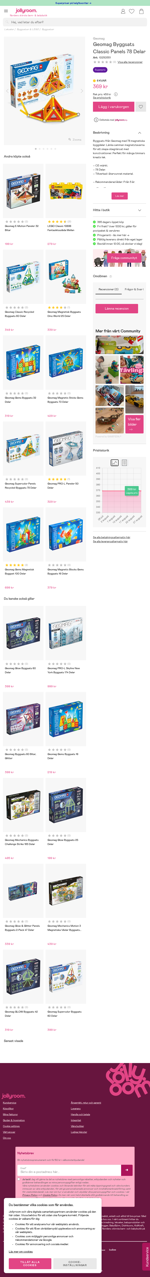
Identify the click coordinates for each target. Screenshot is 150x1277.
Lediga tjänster (79, 1132)
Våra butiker (77, 1126)
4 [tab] (47, 149)
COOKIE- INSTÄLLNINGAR (75, 1264)
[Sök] (7, 22)
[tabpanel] (44, 91)
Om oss (7, 1138)
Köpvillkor (8, 1108)
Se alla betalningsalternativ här (111, 537)
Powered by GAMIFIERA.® (108, 436)
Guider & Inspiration (14, 1120)
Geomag (98, 39)
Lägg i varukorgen (113, 106)
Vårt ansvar (9, 1132)
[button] (6, 11)
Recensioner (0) (109, 289)
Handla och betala (80, 1114)
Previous (7, 91)
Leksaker (9, 29)
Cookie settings (11, 1126)
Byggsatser (48, 29)
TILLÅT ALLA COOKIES (30, 1264)
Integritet (76, 1120)
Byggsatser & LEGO (28, 29)
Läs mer (119, 196)
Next (82, 91)
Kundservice (9, 1102)
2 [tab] (40, 149)
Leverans (76, 1108)
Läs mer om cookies (21, 1251)
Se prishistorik (102, 97)
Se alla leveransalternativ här (110, 541)
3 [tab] (44, 149)
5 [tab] (51, 149)
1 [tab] (36, 149)
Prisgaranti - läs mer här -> (113, 235)
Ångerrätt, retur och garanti (86, 1102)
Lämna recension (117, 308)
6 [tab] (55, 149)
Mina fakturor (10, 1114)
